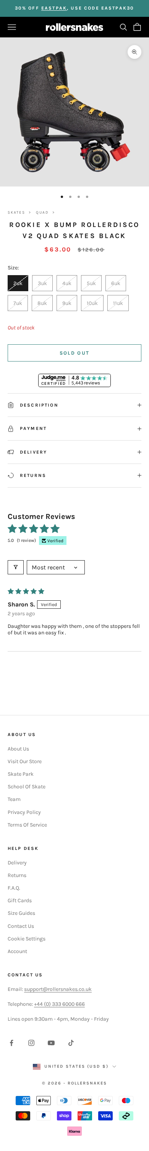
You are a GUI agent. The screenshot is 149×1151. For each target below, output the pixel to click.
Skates (16, 212)
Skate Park (21, 774)
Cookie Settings (26, 938)
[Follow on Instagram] (31, 1043)
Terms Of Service (27, 825)
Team (14, 799)
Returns (17, 875)
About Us (18, 749)
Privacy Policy (24, 812)
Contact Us (21, 926)
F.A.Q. (14, 888)
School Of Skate (26, 786)
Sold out (75, 353)
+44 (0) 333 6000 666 (59, 1004)
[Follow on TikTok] (71, 1043)
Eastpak (54, 8)
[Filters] (16, 567)
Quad (42, 212)
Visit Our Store (25, 761)
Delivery (17, 862)
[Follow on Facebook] (11, 1043)
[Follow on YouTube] (51, 1043)
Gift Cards (20, 900)
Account (17, 951)
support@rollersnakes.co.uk (58, 989)
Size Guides (21, 913)
